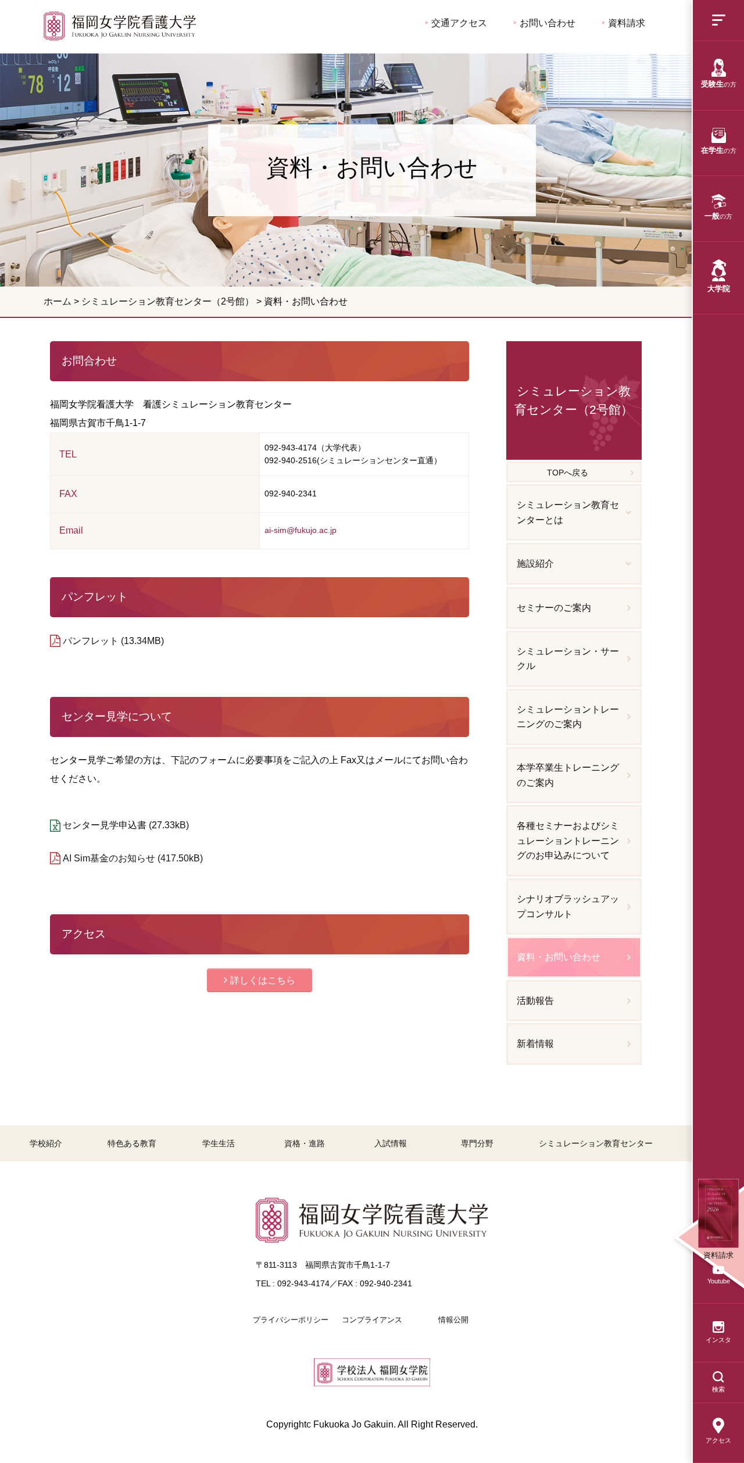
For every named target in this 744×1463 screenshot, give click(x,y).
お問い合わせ (546, 23)
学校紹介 (46, 1143)
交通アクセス (458, 23)
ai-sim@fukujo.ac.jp (300, 530)
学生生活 (218, 1143)
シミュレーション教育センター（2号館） (167, 301)
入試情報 (390, 1143)
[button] (259, 980)
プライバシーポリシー (290, 1319)
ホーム (57, 301)
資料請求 (625, 23)
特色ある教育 (132, 1143)
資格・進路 (304, 1143)
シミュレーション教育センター (596, 1143)
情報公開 (453, 1319)
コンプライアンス (372, 1319)
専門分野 (477, 1143)
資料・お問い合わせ (120, 26)
